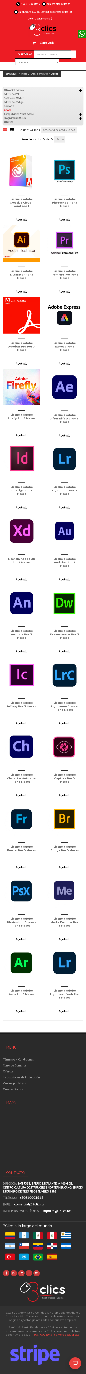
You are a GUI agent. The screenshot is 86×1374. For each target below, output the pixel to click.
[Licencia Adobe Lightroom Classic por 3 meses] (64, 675)
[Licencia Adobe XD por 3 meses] (21, 531)
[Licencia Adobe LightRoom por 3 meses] (64, 459)
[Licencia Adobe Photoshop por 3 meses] (64, 171)
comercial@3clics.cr (58, 3)
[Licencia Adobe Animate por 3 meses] (21, 603)
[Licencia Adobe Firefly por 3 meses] (21, 387)
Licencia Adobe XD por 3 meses (21, 560)
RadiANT (9, 106)
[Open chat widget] (75, 1363)
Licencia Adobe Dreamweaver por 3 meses (64, 634)
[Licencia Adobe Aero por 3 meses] (21, 962)
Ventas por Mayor (14, 1083)
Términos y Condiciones (18, 1059)
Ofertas (8, 122)
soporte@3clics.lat (61, 11)
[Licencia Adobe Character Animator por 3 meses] (21, 747)
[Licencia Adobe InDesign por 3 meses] (21, 459)
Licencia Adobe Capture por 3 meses (64, 778)
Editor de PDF (11, 94)
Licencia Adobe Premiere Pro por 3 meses (65, 274)
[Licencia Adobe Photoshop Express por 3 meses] (21, 890)
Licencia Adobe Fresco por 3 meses (21, 848)
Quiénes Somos (13, 1089)
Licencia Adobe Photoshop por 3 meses (64, 202)
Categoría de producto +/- (59, 130)
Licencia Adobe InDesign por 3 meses (21, 490)
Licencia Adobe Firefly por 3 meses (21, 416)
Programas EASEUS (15, 118)
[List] (12, 130)
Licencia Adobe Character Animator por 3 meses (21, 778)
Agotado (21, 219)
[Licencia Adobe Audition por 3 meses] (64, 531)
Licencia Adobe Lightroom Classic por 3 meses (64, 706)
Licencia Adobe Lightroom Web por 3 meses (64, 994)
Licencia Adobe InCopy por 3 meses (21, 704)
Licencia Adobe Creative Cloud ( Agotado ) (21, 202)
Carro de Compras (15, 1065)
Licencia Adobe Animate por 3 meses (21, 634)
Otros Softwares (39, 74)
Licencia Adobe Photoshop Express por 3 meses (21, 922)
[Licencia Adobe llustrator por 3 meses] (21, 243)
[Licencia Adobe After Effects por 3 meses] (64, 387)
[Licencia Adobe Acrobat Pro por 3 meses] (21, 315)
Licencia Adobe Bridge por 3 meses (64, 848)
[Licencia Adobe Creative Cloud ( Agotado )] (21, 171)
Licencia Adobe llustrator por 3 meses (21, 274)
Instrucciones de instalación (21, 1077)
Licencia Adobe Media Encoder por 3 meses (64, 922)
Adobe (7, 110)
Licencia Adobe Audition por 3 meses (64, 562)
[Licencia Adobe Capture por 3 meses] (64, 747)
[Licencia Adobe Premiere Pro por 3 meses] (64, 243)
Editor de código (13, 102)
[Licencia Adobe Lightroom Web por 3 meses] (64, 962)
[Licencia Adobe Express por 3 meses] (64, 315)
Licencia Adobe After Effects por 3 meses (64, 418)
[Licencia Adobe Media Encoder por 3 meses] (64, 890)
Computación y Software (19, 114)
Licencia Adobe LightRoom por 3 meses (64, 490)
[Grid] (5, 130)
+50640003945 (30, 3)
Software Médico (14, 98)
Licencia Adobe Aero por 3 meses (21, 992)
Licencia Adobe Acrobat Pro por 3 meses (21, 346)
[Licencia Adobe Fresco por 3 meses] (21, 819)
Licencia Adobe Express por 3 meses (64, 346)
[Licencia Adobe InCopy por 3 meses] (21, 675)
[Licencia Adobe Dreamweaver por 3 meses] (64, 603)
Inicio (24, 74)
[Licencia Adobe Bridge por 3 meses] (64, 819)
